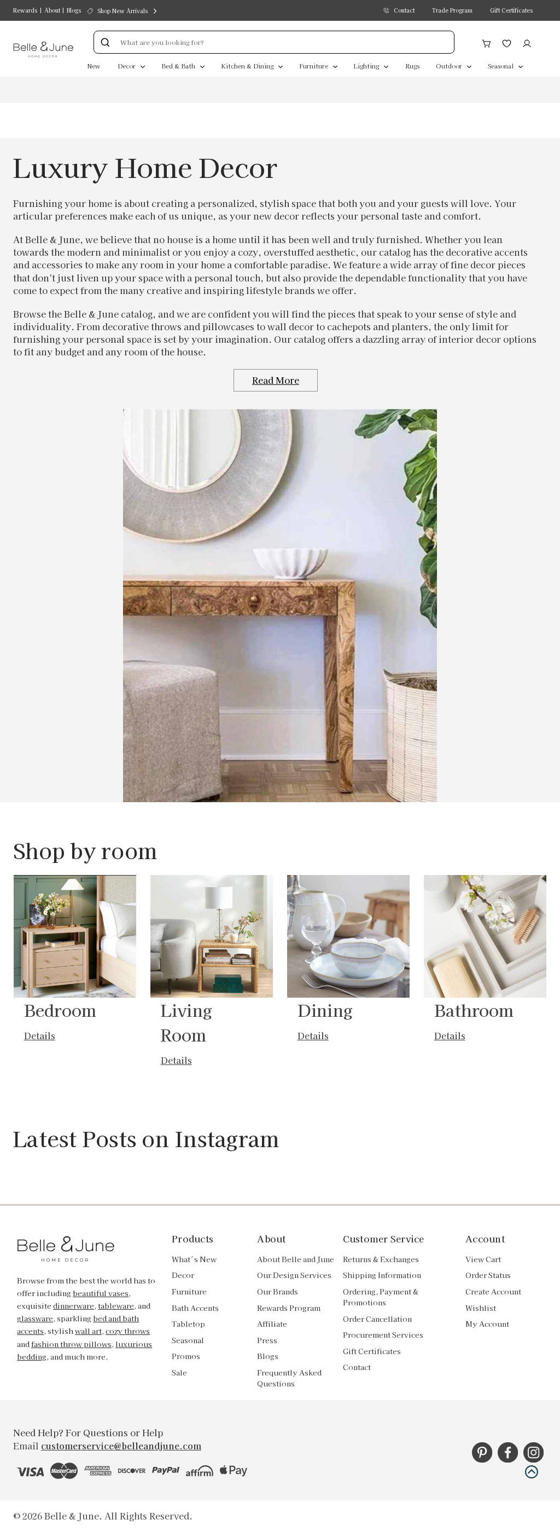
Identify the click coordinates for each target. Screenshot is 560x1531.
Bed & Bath (179, 65)
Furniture (314, 65)
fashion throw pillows (71, 1344)
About (52, 10)
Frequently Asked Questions (289, 1378)
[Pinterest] (482, 1452)
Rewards (25, 10)
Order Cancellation (377, 1319)
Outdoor (450, 65)
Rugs (412, 65)
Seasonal (501, 65)
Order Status (488, 1275)
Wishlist (480, 1308)
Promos (186, 1356)
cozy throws (128, 1331)
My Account (487, 1324)
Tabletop (188, 1324)
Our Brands (277, 1291)
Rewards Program (288, 1308)
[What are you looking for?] (105, 42)
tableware (116, 1305)
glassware (35, 1318)
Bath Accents (195, 1308)
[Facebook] (508, 1452)
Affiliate (272, 1324)
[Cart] (486, 42)
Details (39, 1035)
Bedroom (60, 1010)
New (94, 65)
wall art (88, 1331)
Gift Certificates (511, 10)
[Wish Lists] (506, 42)
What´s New (194, 1259)
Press (267, 1340)
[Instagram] (533, 1452)
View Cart (483, 1259)
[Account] (527, 42)
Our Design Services (294, 1275)
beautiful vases (101, 1293)
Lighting (367, 65)
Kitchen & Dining (248, 65)
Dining (325, 1010)
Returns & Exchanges (381, 1259)
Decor (127, 65)
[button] (531, 1471)
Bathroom (474, 1010)
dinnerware (73, 1305)
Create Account (493, 1291)
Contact (404, 10)
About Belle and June (295, 1259)
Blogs (74, 10)
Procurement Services (383, 1334)
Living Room (187, 1022)
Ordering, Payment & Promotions (380, 1297)
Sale (179, 1372)
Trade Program (452, 10)
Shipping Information (382, 1275)
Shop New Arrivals (122, 11)
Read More (275, 380)
